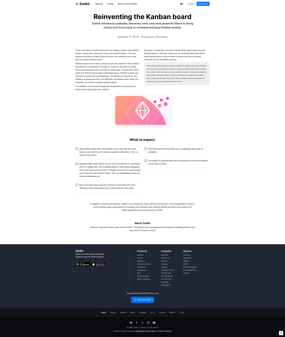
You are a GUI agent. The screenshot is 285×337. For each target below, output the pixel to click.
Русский (162, 312)
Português (143, 312)
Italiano (132, 312)
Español (123, 312)
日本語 (181, 312)
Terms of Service (165, 331)
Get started (203, 4)
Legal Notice (139, 331)
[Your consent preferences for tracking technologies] (281, 333)
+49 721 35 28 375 (144, 300)
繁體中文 (172, 312)
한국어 (153, 312)
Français (113, 312)
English (103, 312)
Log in (191, 4)
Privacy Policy (150, 331)
